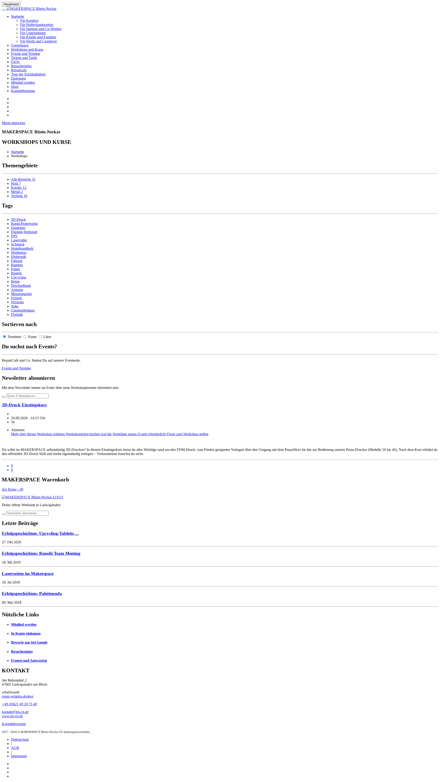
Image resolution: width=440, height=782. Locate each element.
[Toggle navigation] (4, 10)
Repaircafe (19, 70)
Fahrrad (16, 261)
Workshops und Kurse (27, 49)
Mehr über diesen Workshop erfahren (38, 434)
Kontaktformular (23, 91)
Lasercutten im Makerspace (28, 573)
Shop (15, 87)
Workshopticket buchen (83, 434)
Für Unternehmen (33, 33)
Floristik (17, 314)
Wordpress (18, 252)
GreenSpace (20, 45)
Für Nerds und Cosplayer (38, 41)
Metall (17, 192)
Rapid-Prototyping (24, 224)
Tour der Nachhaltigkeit (28, 74)
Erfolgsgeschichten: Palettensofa (32, 593)
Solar (15, 306)
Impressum (19, 756)
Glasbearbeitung (23, 310)
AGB (15, 748)
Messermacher (21, 294)
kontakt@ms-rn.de (15, 712)
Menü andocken (13, 123)
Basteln (16, 273)
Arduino (17, 290)
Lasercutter (19, 240)
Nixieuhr (17, 302)
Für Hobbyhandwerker (36, 25)
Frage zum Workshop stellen (187, 434)
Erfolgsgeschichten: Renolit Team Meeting (41, 553)
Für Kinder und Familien (38, 37)
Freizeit (16, 298)
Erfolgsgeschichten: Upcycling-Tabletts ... (40, 533)
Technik (19, 196)
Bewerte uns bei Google (29, 642)
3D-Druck (18, 219)
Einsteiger (18, 228)
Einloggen (18, 78)
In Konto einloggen (26, 633)
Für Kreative (29, 20)
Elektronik (18, 257)
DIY (14, 236)
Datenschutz (20, 739)
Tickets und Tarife (24, 58)
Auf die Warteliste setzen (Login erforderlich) (134, 434)
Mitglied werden (23, 82)
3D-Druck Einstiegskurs (24, 404)
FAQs (15, 62)
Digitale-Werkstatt (24, 232)
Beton (15, 281)
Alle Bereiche (23, 179)
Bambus (17, 265)
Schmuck (18, 244)
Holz (16, 183)
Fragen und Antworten (29, 660)
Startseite (17, 16)
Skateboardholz (22, 248)
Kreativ (18, 188)
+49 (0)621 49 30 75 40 (19, 704)
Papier (15, 269)
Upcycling (18, 277)
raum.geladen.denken (17, 696)
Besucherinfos (21, 66)
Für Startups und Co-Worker (40, 29)
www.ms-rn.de (12, 716)
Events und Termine (25, 54)
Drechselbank (21, 286)
